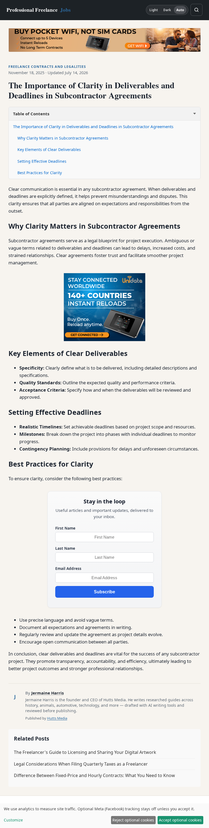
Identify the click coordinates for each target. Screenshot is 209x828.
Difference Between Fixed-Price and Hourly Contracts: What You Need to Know (94, 775)
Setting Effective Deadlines (41, 161)
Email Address (68, 568)
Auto (180, 10)
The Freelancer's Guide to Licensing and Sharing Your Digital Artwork (85, 752)
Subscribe (104, 592)
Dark (167, 10)
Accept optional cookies (180, 820)
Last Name (65, 548)
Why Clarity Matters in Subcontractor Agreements (62, 138)
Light (153, 10)
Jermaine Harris (47, 693)
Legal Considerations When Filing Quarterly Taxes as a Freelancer (81, 764)
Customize (13, 820)
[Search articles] (196, 10)
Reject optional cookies (133, 820)
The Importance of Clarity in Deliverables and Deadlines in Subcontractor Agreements (93, 126)
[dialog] (104, 815)
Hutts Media (57, 718)
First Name (65, 528)
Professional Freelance (38, 10)
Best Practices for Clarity (39, 172)
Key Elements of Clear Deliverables (49, 149)
